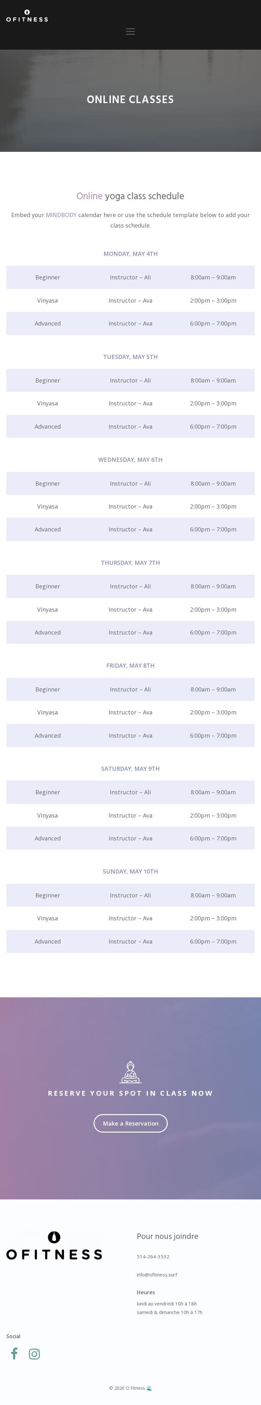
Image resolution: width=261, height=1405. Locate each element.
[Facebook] (14, 1354)
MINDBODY (61, 215)
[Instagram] (34, 1354)
